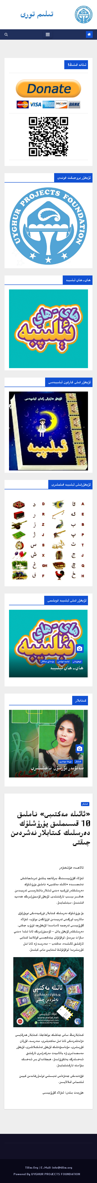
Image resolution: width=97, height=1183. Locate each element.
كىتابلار (78, 761)
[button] (6, 34)
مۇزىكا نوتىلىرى (66, 761)
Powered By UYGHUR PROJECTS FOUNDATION (47, 1174)
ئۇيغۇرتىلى (77, 661)
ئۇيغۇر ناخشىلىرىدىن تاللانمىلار (53, 768)
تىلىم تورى (37, 13)
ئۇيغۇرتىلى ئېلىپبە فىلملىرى (57, 668)
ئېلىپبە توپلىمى (63, 661)
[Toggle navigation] (48, 34)
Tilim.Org (32, 1167)
